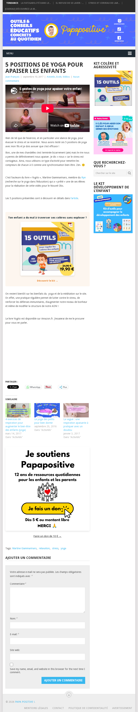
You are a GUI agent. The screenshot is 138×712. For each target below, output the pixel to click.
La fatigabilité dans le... (36, 3)
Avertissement (122, 708)
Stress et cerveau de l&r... (104, 3)
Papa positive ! (24, 701)
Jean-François (12, 76)
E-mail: (14, 634)
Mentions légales (36, 708)
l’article (74, 198)
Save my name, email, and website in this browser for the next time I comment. (47, 671)
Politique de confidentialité (88, 708)
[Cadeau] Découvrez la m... (20, 9)
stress (55, 548)
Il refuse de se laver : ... (70, 3)
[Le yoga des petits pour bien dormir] (47, 410)
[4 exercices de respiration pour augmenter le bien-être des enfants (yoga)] (18, 410)
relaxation (44, 548)
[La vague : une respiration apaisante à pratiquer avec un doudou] (76, 410)
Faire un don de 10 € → (47, 536)
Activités (51, 76)
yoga (63, 548)
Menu (9, 53)
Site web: (15, 650)
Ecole (59, 76)
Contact (58, 708)
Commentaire (18, 583)
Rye (83, 177)
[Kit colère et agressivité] (113, 108)
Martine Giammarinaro (24, 548)
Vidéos (66, 76)
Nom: (13, 618)
